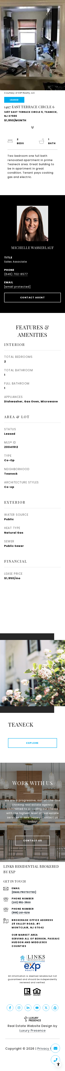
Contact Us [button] (32, 840)
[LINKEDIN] (28, 1007)
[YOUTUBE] (37, 1007)
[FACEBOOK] (10, 1007)
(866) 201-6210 (21, 912)
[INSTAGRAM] (19, 1007)
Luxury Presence (33, 1030)
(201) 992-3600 (21, 902)
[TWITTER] (46, 1007)
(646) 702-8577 (16, 274)
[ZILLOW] (55, 1007)
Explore (32, 743)
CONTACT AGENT (32, 297)
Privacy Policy (48, 1048)
